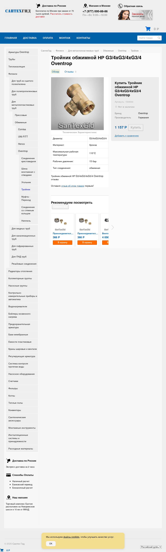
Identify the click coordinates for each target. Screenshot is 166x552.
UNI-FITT (23, 136)
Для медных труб (21, 228)
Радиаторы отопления (20, 271)
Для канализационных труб (23, 237)
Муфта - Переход (26, 198)
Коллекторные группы (20, 278)
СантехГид (46, 50)
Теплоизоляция (16, 66)
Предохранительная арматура (19, 325)
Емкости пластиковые (19, 341)
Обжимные (21, 122)
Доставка (30, 38)
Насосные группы (17, 285)
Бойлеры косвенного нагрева (19, 315)
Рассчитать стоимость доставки (54, 15)
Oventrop (23, 151)
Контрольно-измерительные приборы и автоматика (22, 296)
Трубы (11, 59)
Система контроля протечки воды (18, 365)
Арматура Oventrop (18, 52)
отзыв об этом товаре (72, 185)
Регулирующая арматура (21, 356)
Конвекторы (14, 410)
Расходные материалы (20, 448)
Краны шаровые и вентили (22, 348)
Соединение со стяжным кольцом (28, 210)
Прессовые (21, 115)
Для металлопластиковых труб (23, 104)
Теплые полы (15, 402)
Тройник (25, 189)
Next (113, 227)
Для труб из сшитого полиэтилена (22, 82)
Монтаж (64, 38)
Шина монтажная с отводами (28, 171)
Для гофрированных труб (22, 247)
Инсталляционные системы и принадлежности (18, 438)
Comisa (22, 129)
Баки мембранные (18, 334)
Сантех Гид (18, 543)
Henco (21, 143)
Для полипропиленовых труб (24, 92)
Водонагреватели (17, 306)
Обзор (55, 71)
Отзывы (69, 71)
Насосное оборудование (21, 373)
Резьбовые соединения (24, 263)
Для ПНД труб (19, 256)
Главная (11, 38)
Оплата (48, 38)
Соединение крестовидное (28, 159)
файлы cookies (71, 536)
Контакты (83, 38)
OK (50, 543)
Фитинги (12, 73)
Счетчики (13, 381)
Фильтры (13, 388)
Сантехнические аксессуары (17, 419)
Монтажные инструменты (22, 427)
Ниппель (26, 220)
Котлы (11, 395)
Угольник (26, 182)
